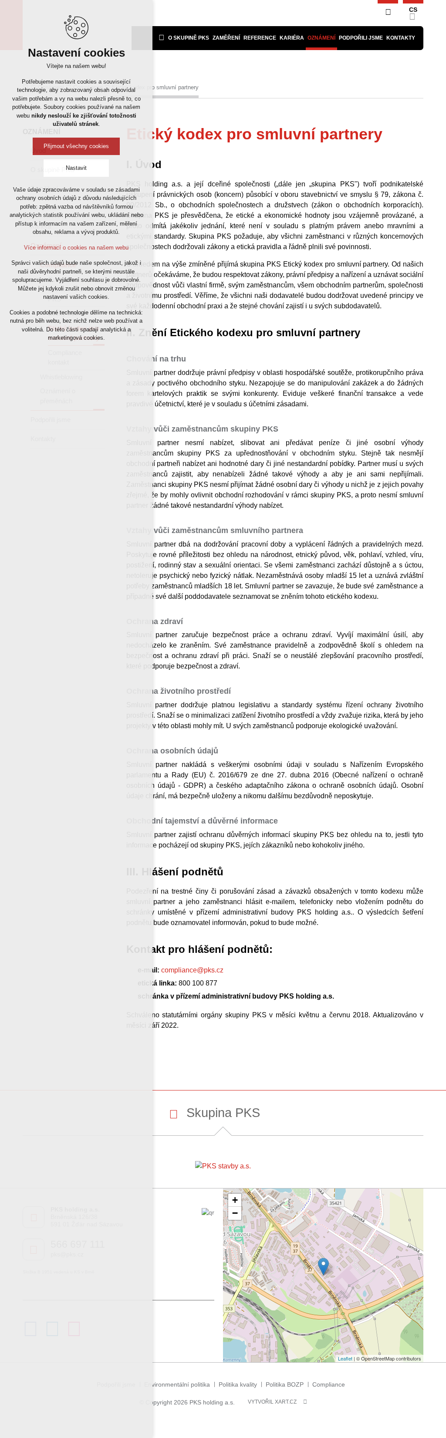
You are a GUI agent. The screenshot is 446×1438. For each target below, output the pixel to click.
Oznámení (321, 38)
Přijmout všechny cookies (76, 146)
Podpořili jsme (361, 38)
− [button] (235, 1213)
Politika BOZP (285, 1384)
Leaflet (345, 1358)
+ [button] (235, 1200)
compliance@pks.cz (192, 970)
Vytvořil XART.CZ (272, 1402)
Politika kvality (238, 1384)
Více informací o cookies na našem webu (76, 247)
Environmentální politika (177, 1384)
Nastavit (76, 168)
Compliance (328, 1384)
